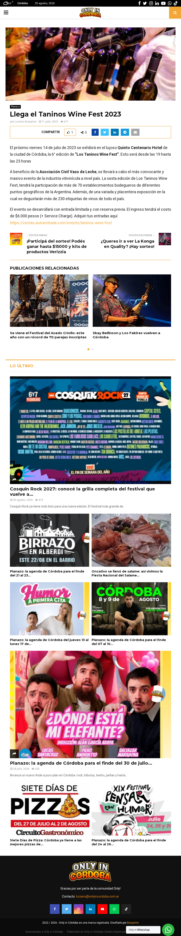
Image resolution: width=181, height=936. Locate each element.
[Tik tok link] (176, 3)
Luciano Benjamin (26, 121)
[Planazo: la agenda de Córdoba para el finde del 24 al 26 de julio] (131, 809)
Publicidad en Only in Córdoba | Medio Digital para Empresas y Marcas (109, 931)
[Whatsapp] (114, 909)
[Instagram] (78, 909)
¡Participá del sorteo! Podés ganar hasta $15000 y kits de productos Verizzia (57, 246)
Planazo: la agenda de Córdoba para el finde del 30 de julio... (81, 763)
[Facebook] (55, 909)
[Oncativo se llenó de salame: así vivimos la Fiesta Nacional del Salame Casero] (131, 540)
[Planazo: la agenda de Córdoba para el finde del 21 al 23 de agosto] (49, 540)
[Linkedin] (90, 909)
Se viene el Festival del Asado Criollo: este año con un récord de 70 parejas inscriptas (48, 335)
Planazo (15, 106)
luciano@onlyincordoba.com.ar (97, 896)
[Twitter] (67, 909)
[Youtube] (102, 909)
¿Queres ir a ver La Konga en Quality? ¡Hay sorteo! (127, 244)
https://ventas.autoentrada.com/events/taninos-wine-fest (61, 222)
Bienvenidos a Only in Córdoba (44, 931)
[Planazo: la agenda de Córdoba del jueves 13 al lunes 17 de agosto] (49, 608)
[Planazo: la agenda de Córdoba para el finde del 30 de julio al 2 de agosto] (90, 704)
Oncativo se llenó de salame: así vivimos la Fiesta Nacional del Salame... (127, 573)
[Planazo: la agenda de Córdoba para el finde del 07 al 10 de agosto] (131, 608)
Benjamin (133, 922)
